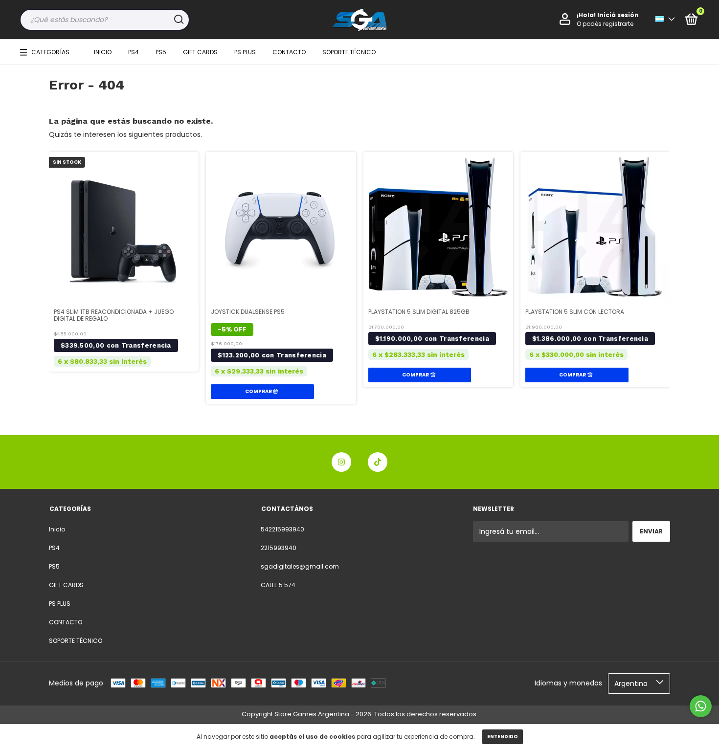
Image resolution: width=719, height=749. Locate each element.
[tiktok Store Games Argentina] (377, 462)
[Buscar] (178, 19)
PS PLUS (245, 52)
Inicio (103, 52)
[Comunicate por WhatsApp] (701, 706)
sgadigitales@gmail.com (300, 566)
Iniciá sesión (618, 15)
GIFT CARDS (200, 52)
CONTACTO (289, 52)
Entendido (502, 736)
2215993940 (278, 548)
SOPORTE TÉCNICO (349, 52)
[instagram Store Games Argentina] (341, 462)
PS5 (161, 52)
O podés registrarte (605, 24)
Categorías (50, 52)
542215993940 (282, 529)
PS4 (133, 52)
